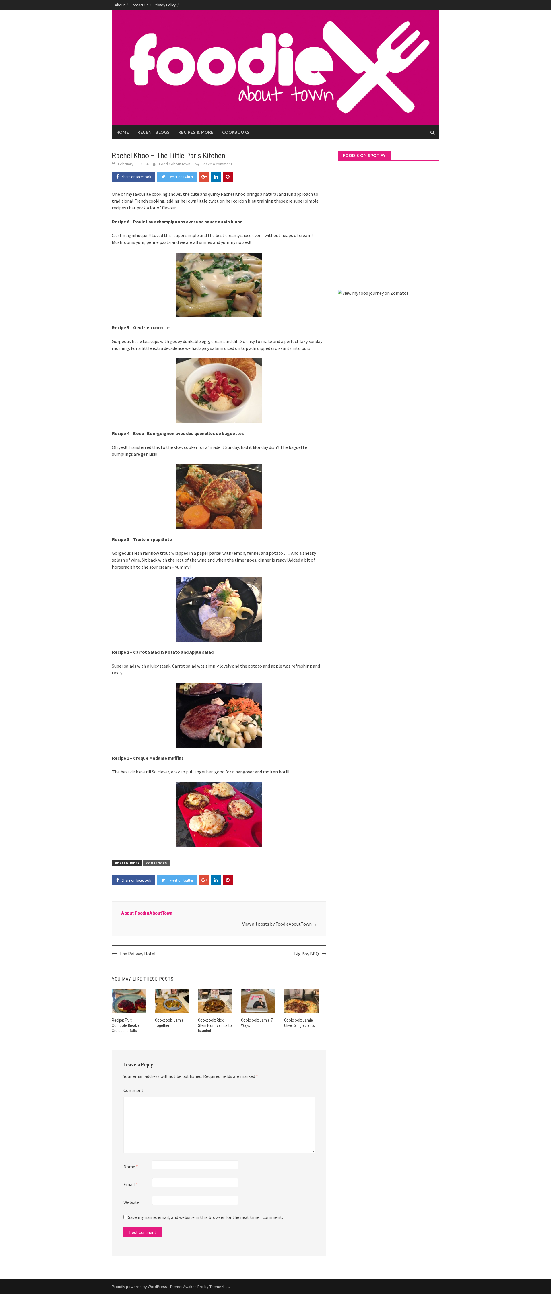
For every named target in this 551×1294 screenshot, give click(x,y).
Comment (133, 1090)
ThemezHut (219, 1286)
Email (130, 1184)
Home (122, 132)
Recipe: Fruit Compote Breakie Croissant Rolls (126, 1025)
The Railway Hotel (137, 954)
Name (130, 1166)
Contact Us (139, 5)
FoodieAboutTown (174, 163)
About (120, 5)
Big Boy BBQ (306, 954)
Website (131, 1202)
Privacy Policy (165, 5)
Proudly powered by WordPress (139, 1286)
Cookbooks (235, 132)
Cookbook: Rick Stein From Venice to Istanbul (215, 1025)
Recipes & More (196, 132)
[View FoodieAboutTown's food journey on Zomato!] (373, 292)
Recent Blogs (153, 132)
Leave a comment (217, 163)
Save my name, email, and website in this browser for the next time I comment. (205, 1217)
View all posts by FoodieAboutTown (279, 924)
